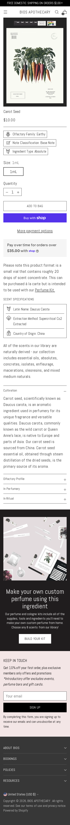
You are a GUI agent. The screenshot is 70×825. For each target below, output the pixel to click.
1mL (13, 171)
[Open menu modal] (5, 12)
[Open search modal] (56, 12)
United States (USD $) (22, 794)
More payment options (35, 230)
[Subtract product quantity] (18, 192)
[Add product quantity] (7, 192)
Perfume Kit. (45, 289)
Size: (11, 162)
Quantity (10, 183)
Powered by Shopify (15, 810)
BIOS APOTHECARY (39, 801)
